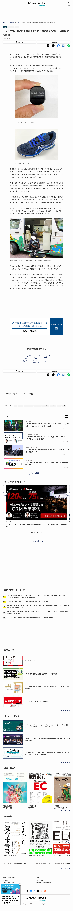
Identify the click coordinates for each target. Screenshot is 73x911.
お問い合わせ (39, 880)
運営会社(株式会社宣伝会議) (43, 882)
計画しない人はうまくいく (36, 855)
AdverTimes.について (9, 877)
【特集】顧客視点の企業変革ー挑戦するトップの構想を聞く (41, 674)
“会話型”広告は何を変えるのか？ (8, 807)
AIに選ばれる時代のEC (32, 807)
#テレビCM (45, 406)
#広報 (17, 27)
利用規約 (5, 880)
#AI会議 (20, 406)
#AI (16, 406)
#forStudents (28, 406)
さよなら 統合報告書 (10, 855)
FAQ (37, 877)
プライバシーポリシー (8, 882)
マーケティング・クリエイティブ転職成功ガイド (38, 701)
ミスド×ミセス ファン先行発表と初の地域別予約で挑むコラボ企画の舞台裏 (30, 618)
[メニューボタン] (4, 4)
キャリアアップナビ (30, 660)
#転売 (63, 406)
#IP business (37, 406)
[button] (48, 45)
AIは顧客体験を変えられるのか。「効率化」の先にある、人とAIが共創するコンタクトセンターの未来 (47, 425)
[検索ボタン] (68, 4)
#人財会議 (53, 406)
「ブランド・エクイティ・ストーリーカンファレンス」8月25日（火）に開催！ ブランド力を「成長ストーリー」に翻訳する (48, 726)
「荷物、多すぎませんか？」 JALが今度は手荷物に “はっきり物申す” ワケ (29, 601)
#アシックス (11, 27)
